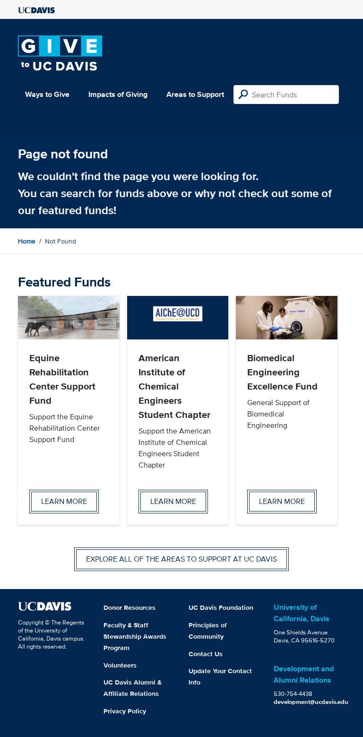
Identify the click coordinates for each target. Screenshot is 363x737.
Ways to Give (47, 94)
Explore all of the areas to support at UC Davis (181, 559)
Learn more (64, 501)
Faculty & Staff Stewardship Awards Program (135, 636)
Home (26, 241)
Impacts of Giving (117, 94)
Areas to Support (195, 94)
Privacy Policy (125, 711)
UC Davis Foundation (221, 607)
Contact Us (206, 654)
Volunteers (120, 665)
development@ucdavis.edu (311, 701)
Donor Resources (130, 607)
